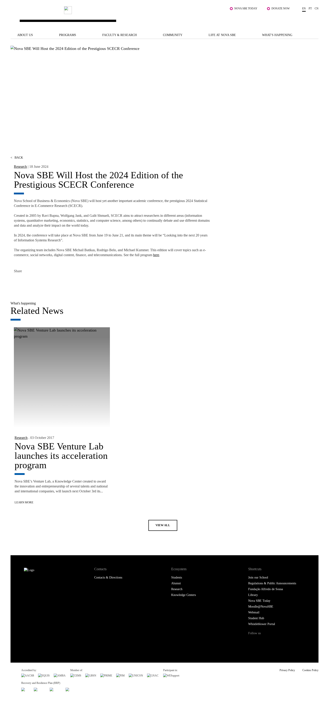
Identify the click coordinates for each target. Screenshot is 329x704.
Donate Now (280, 8)
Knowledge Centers (183, 595)
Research (20, 166)
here (156, 255)
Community (172, 35)
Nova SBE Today (245, 8)
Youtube (289, 642)
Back (17, 157)
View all (163, 525)
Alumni (176, 583)
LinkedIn (38, 282)
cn (316, 8)
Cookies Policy (310, 670)
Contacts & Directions (108, 577)
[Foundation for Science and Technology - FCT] (25, 688)
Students (176, 577)
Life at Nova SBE (222, 35)
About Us (25, 35)
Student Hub (256, 618)
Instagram (270, 642)
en (304, 8)
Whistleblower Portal (261, 624)
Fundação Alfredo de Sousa (265, 589)
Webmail (253, 612)
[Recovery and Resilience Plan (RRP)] (40, 688)
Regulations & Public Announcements (272, 583)
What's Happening (277, 35)
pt (310, 8)
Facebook (18, 282)
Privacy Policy (287, 670)
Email (48, 282)
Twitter (28, 282)
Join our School (258, 577)
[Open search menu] (314, 18)
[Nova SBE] (137, 16)
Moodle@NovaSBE (260, 606)
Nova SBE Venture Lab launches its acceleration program (61, 455)
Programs (67, 35)
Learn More (24, 502)
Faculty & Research (119, 35)
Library (253, 595)
